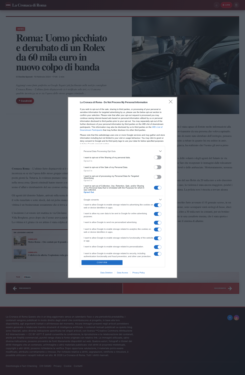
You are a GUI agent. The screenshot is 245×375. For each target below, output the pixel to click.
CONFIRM (102, 262)
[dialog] (122, 187)
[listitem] (122, 151)
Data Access (122, 272)
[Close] (171, 102)
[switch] (157, 157)
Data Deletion (106, 272)
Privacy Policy (138, 272)
